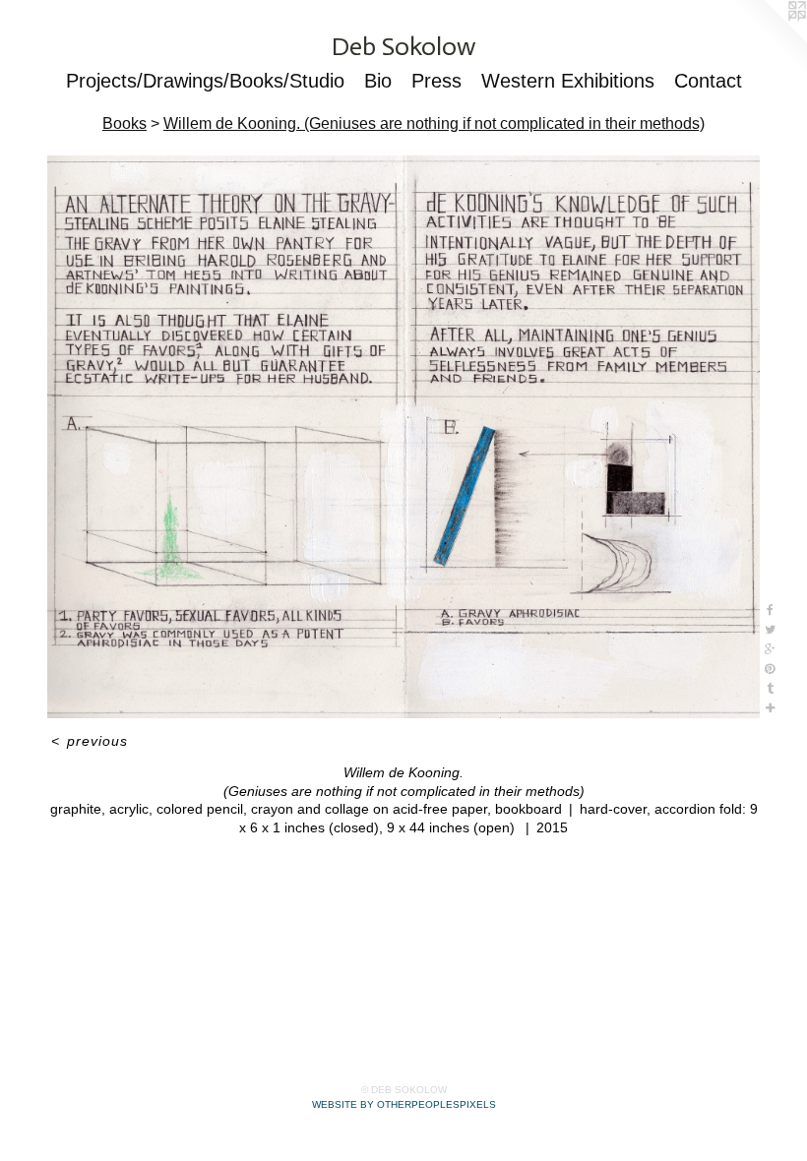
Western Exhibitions (567, 81)
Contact (708, 81)
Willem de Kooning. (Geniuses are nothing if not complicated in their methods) (434, 123)
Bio (378, 81)
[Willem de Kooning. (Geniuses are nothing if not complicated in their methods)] (403, 436)
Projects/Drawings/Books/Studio (205, 81)
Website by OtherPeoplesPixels (404, 1104)
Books (124, 123)
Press (436, 81)
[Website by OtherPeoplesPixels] (767, 39)
